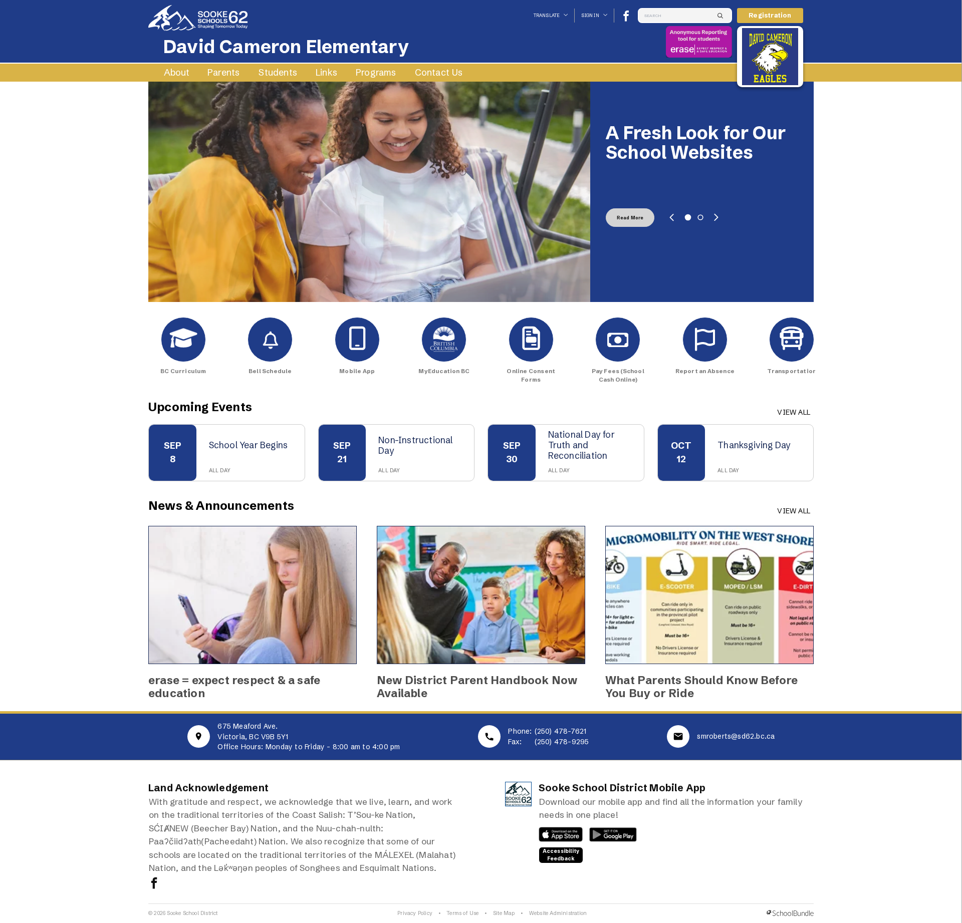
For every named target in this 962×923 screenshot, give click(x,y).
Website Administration (558, 913)
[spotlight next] (716, 217)
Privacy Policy (414, 913)
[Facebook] (626, 16)
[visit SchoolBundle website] (790, 913)
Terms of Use (462, 913)
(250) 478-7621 (561, 731)
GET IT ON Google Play (607, 837)
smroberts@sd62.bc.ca (736, 736)
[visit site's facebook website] (154, 883)
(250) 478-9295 (562, 741)
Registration (770, 15)
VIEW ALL (793, 412)
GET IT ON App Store (556, 837)
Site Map (504, 913)
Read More (630, 217)
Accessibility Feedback (561, 855)
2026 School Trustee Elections (696, 142)
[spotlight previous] (671, 217)
